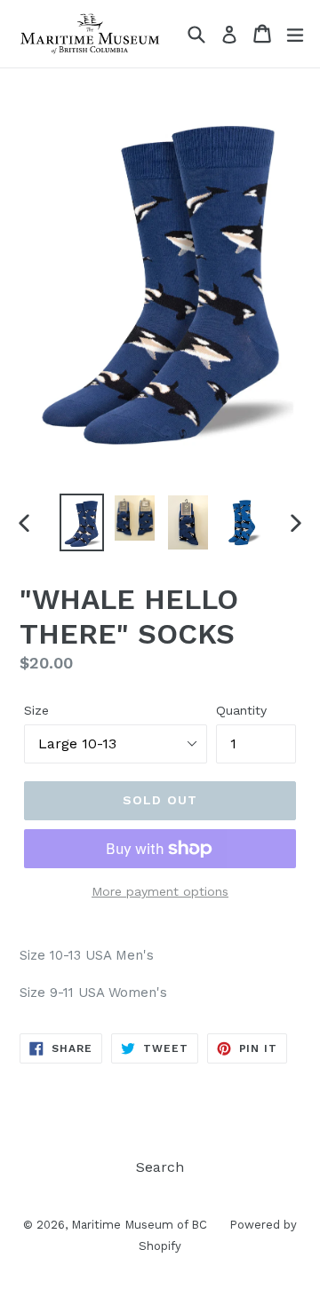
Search (160, 1167)
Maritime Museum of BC (139, 1224)
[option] (81, 522)
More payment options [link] (160, 891)
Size (36, 710)
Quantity (241, 710)
